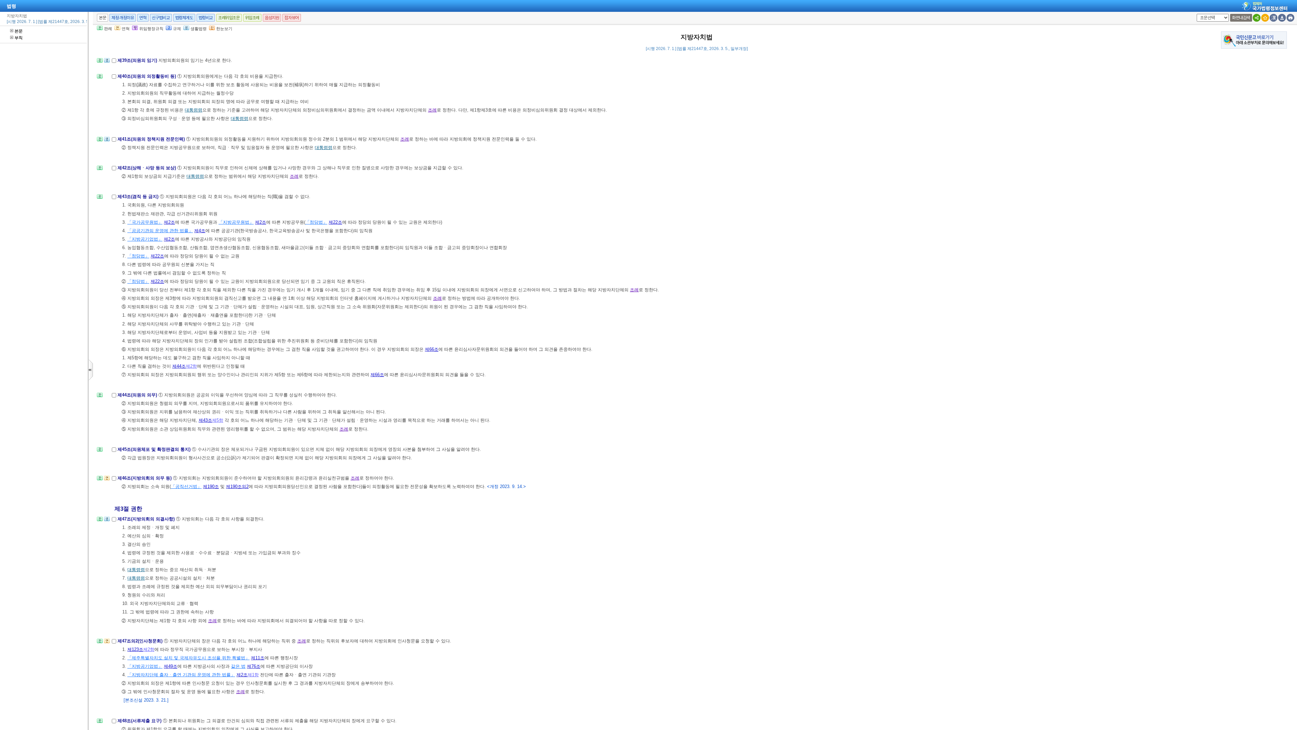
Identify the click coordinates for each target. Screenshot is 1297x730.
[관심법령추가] (1265, 18)
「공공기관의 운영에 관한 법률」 (160, 230)
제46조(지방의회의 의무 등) (145, 478)
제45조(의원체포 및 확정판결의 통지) (155, 449)
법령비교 (206, 17)
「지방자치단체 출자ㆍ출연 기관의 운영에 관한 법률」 (181, 674)
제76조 (253, 666)
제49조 (170, 666)
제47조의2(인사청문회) (141, 640)
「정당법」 (316, 222)
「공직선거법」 (186, 486)
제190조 (211, 486)
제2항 (191, 366)
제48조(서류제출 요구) (140, 720)
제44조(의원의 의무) (138, 394)
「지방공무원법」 (236, 222)
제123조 (135, 649)
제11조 (257, 657)
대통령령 (193, 110)
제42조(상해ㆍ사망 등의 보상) (147, 167)
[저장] (1282, 18)
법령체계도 (184, 17)
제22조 (335, 222)
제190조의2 (237, 486)
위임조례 (252, 17)
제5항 (217, 420)
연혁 (142, 17)
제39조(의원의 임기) (138, 60)
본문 (19, 31)
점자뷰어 (291, 17)
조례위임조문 (229, 17)
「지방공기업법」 (144, 239)
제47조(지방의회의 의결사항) (147, 518)
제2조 (169, 222)
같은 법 (238, 666)
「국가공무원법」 (144, 222)
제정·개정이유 (122, 17)
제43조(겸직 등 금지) (139, 196)
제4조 (199, 230)
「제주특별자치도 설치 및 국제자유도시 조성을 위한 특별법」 (188, 657)
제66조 (431, 349)
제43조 (205, 420)
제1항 (253, 674)
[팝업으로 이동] (107, 62)
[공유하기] (1257, 18)
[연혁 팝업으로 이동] (107, 480)
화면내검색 (1241, 17)
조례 (432, 110)
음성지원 (272, 17)
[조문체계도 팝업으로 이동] (100, 62)
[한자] (1273, 18)
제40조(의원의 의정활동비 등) (147, 76)
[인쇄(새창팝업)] (1290, 18)
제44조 (179, 366)
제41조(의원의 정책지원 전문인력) (152, 139)
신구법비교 (161, 17)
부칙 (19, 37)
